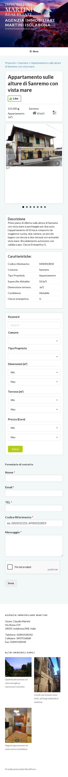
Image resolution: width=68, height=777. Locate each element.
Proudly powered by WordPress (20, 769)
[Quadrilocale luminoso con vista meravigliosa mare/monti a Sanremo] (18, 667)
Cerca (15, 449)
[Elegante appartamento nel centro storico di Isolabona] (18, 725)
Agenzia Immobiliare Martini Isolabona (30, 22)
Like (15, 98)
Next (57, 163)
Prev (11, 163)
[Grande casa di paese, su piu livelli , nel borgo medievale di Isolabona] (47, 674)
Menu (35, 51)
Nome (10, 472)
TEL (8, 502)
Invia (11, 583)
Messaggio (13, 532)
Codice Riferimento (19, 517)
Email (9, 487)
